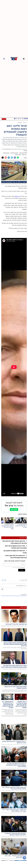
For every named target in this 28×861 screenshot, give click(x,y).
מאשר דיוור (18, 567)
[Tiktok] (19, 118)
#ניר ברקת (24, 154)
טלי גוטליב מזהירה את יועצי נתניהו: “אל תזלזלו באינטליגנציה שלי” (14, 788)
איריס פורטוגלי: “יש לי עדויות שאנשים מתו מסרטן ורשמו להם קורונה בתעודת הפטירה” (7, 704)
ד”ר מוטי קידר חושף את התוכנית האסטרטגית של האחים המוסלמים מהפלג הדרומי (16, 765)
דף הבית (25, 122)
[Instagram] (23, 118)
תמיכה (24, 182)
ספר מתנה (9, 182)
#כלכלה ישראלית (14, 153)
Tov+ (14, 182)
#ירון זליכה (21, 153)
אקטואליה (19, 122)
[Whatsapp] (21, 118)
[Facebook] (27, 118)
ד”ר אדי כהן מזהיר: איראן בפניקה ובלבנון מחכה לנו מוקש (14, 742)
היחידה (3, 182)
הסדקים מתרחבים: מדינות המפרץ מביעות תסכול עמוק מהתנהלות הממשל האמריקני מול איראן (15, 644)
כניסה (2, 580)
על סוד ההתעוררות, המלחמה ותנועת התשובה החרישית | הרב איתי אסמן (7, 527)
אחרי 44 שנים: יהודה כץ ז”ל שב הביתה (16, 624)
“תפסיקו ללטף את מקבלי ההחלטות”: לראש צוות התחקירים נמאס (15, 834)
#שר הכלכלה (18, 154)
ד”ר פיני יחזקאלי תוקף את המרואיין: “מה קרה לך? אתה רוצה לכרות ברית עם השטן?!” (21, 704)
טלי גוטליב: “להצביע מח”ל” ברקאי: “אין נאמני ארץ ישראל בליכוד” (14, 810)
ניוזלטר (19, 182)
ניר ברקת (17, 196)
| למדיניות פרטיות (16, 567)
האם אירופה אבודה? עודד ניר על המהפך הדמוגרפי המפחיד (15, 687)
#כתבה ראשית (6, 153)
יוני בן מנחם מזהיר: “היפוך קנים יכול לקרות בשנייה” (21, 526)
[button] (23, 58)
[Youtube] (25, 118)
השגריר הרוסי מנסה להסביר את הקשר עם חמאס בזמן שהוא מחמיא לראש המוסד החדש (14, 666)
